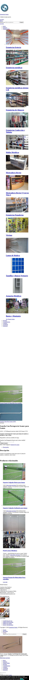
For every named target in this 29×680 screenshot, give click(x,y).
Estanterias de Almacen (15, 110)
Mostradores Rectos (13, 173)
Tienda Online (6, 663)
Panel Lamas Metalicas (10, 550)
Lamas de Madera (13, 255)
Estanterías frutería (13, 47)
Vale (22, 679)
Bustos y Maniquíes (13, 316)
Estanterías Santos (4, 14)
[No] (23, 679)
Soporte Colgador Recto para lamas (14, 482)
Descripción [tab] (6, 447)
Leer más (5, 582)
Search (21, 22)
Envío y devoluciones (8, 625)
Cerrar (10, 675)
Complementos (6, 665)
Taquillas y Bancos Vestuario (17, 276)
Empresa (5, 661)
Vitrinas (9, 235)
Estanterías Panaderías (15, 215)
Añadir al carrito (4, 443)
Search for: (2, 22)
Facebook (5, 668)
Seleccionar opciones (11, 485)
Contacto (5, 667)
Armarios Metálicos (13, 296)
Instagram (5, 669)
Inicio (4, 660)
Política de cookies (7, 623)
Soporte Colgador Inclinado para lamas (15, 508)
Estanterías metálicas (14, 68)
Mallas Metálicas (12, 152)
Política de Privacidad (8, 622)
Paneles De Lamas (15, 444)
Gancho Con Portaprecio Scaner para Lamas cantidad (12, 440)
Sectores (5, 664)
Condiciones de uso (7, 621)
